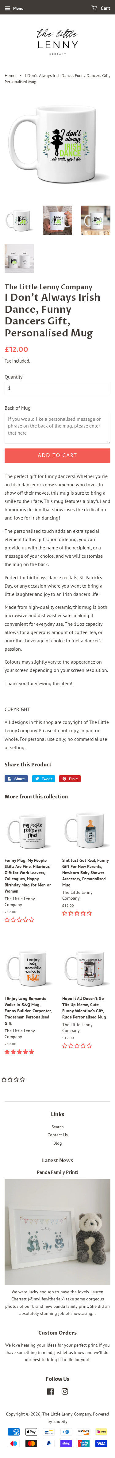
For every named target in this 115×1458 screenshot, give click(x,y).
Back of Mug (18, 408)
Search (58, 1127)
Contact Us (58, 1135)
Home (10, 75)
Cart (105, 8)
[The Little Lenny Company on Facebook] (50, 1393)
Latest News (57, 1160)
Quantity (13, 377)
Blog (57, 1143)
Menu (18, 8)
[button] (20, 920)
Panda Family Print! (58, 1172)
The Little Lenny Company (66, 1414)
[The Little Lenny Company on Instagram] (64, 1393)
